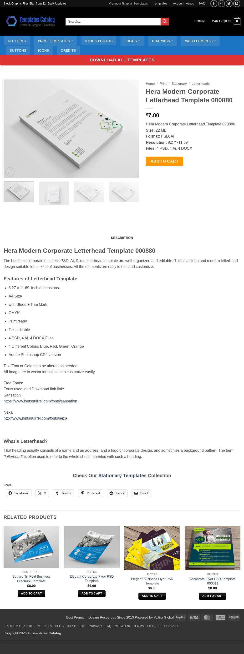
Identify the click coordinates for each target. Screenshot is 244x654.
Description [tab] (122, 238)
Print (163, 83)
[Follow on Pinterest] (236, 3)
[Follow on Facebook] (213, 3)
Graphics (161, 41)
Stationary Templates (122, 475)
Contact (171, 626)
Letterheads (201, 83)
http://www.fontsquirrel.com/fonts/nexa (35, 418)
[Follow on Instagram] (221, 3)
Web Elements (199, 41)
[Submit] (165, 22)
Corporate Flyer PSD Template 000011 (212, 581)
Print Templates (54, 41)
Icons (43, 50)
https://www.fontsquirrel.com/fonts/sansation (40, 401)
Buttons (18, 50)
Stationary (179, 83)
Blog (59, 626)
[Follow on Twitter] (229, 3)
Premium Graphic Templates (128, 3)
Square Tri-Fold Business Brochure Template (31, 579)
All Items (16, 41)
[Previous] (12, 129)
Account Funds (183, 3)
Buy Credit (76, 626)
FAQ (202, 3)
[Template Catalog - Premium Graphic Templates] (31, 21)
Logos (130, 41)
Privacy (95, 626)
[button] (226, 21)
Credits (68, 50)
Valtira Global (164, 617)
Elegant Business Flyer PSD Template (152, 581)
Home (150, 83)
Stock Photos (98, 41)
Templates (160, 3)
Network (122, 626)
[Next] (130, 129)
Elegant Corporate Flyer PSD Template (92, 579)
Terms (138, 626)
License (154, 626)
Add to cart (164, 161)
